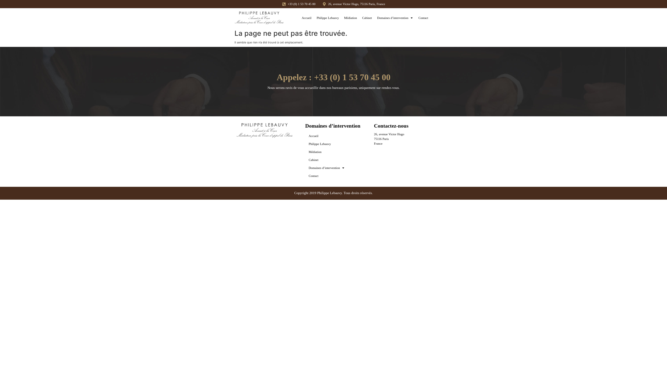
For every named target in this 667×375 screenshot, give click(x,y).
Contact (423, 18)
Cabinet (367, 18)
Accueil (306, 18)
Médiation (350, 18)
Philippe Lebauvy (328, 18)
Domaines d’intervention (392, 18)
